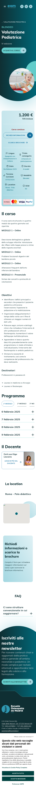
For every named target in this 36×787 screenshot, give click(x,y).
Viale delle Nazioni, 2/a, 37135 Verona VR (17, 724)
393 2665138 (25, 726)
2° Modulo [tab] (21, 404)
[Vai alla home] (12, 6)
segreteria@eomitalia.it (10, 731)
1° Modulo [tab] (7, 404)
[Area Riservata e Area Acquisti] (30, 6)
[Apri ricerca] (22, 6)
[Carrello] (26, 6)
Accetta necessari (18, 779)
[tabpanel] (18, 423)
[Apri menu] (5, 6)
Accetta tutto (18, 773)
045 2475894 (10, 726)
